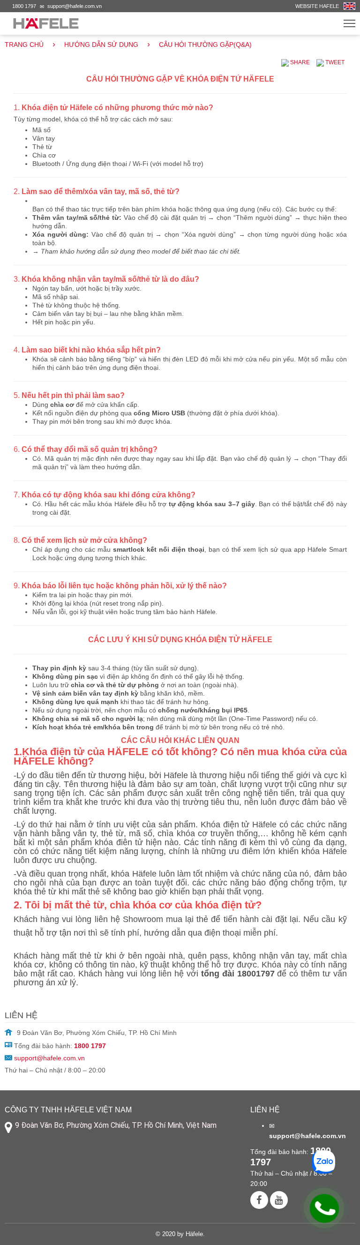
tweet (334, 62)
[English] (349, 5)
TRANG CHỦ (24, 44)
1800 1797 (24, 6)
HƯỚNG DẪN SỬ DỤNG (101, 44)
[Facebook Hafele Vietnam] (259, 1200)
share (299, 62)
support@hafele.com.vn (74, 6)
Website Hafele (317, 6)
